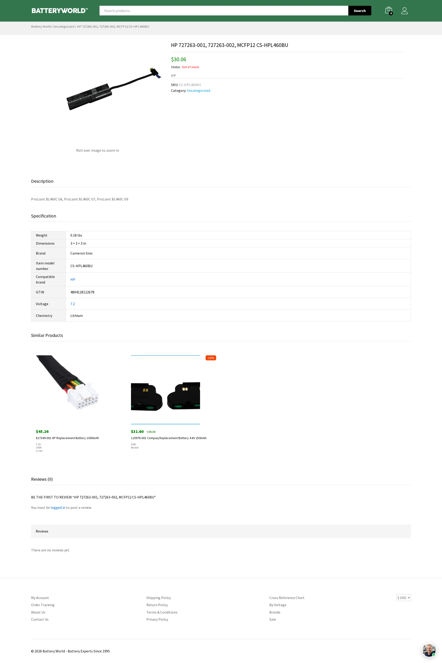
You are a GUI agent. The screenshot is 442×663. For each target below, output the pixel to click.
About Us (38, 612)
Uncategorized (63, 26)
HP (72, 279)
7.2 (72, 303)
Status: (176, 67)
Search (360, 10)
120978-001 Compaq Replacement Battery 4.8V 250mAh (168, 438)
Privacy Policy (157, 619)
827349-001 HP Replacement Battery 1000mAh (67, 438)
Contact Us (40, 619)
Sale (272, 619)
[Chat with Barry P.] (429, 650)
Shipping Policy (158, 597)
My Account (40, 597)
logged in (58, 507)
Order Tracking (43, 604)
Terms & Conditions (161, 612)
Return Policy (157, 604)
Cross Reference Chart (287, 597)
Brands (274, 612)
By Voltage (277, 604)
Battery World (41, 26)
